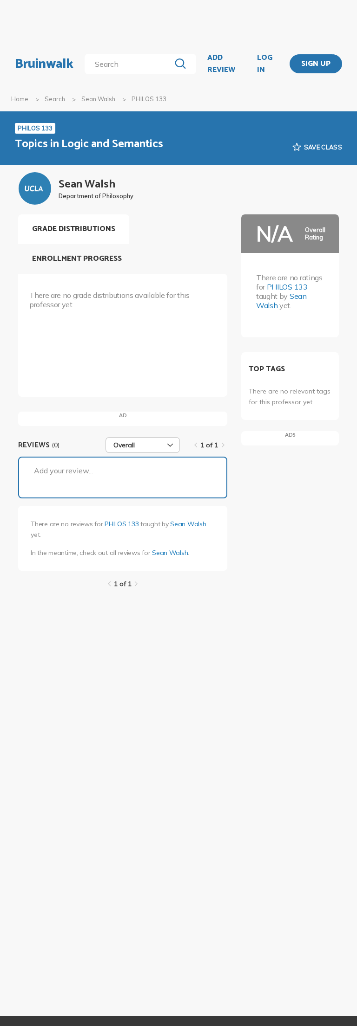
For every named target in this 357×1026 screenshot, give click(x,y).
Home (19, 99)
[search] (129, 64)
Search (55, 99)
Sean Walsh (98, 99)
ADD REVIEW (221, 64)
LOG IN (264, 64)
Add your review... (63, 470)
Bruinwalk (44, 64)
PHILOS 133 (122, 524)
